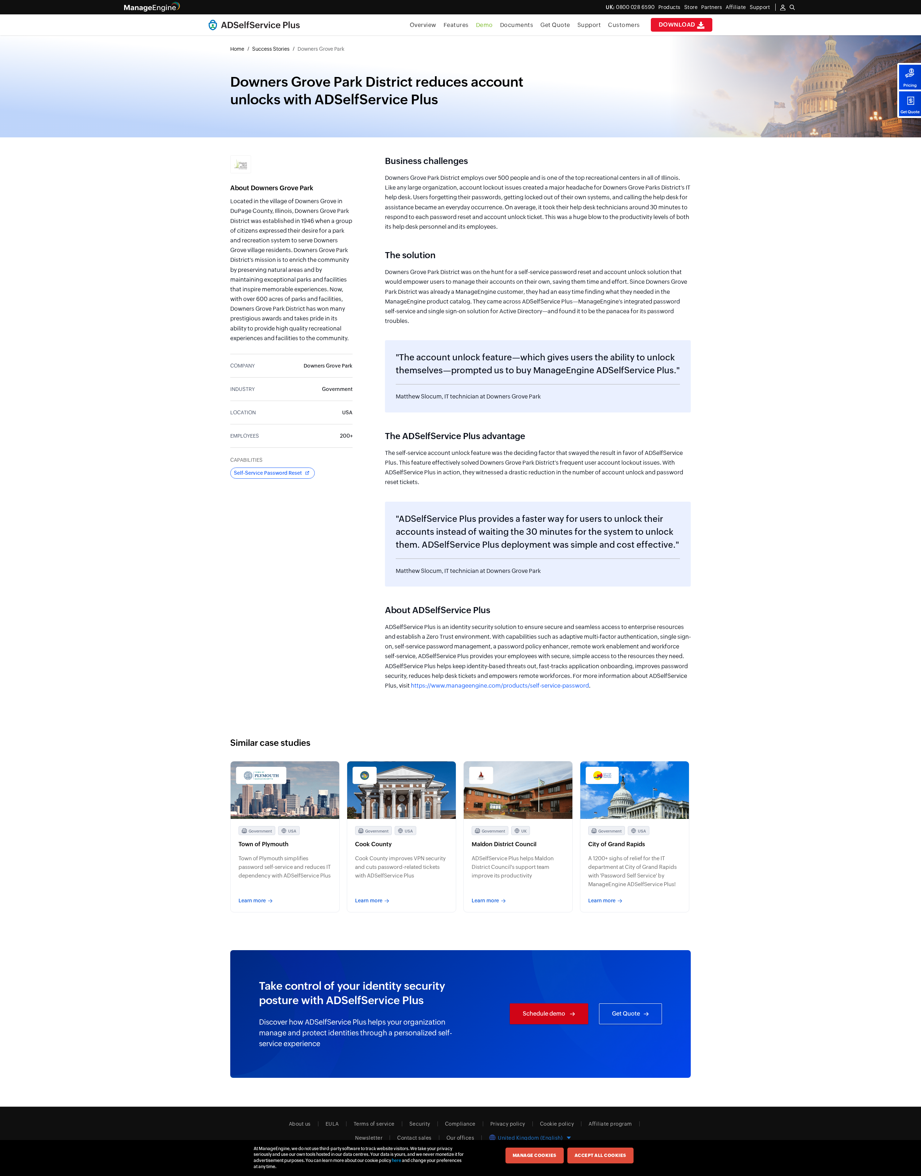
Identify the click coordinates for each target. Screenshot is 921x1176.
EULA (332, 1123)
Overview (423, 25)
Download (678, 24)
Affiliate (736, 7)
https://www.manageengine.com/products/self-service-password (500, 685)
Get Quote (910, 112)
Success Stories (271, 49)
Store (691, 7)
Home (237, 49)
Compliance (460, 1123)
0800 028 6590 (630, 7)
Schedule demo (544, 1013)
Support (589, 25)
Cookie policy (557, 1123)
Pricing (910, 85)
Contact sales (414, 1137)
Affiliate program (610, 1123)
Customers (624, 25)
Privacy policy (507, 1123)
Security (419, 1123)
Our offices (460, 1137)
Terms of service (374, 1123)
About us (300, 1123)
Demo (484, 25)
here (396, 1160)
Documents (517, 25)
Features (456, 25)
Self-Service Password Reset (268, 473)
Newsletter (368, 1137)
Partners (711, 7)
